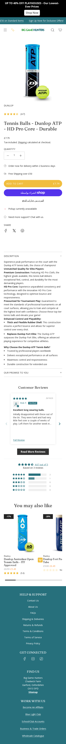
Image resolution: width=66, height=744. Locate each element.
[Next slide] (59, 423)
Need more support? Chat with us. (26, 217)
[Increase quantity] (21, 155)
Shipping (22, 142)
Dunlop (8, 105)
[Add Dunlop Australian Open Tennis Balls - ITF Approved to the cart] (40, 560)
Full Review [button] (19, 440)
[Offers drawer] (13, 30)
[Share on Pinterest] (22, 231)
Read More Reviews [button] (33, 451)
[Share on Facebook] (6, 231)
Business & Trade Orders (33, 728)
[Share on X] (14, 231)
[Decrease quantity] (8, 155)
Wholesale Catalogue (33, 735)
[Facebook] (25, 659)
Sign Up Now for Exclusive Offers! (44, 20)
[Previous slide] (6, 423)
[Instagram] (33, 659)
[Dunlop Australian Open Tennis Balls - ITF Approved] (23, 533)
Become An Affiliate (33, 707)
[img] (20, 398)
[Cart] (60, 30)
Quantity (9, 149)
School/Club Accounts (33, 721)
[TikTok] (41, 659)
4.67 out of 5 (41, 464)
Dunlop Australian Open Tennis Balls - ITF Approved (18, 562)
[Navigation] (5, 30)
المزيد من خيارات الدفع (33, 200)
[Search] (52, 30)
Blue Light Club (33, 714)
